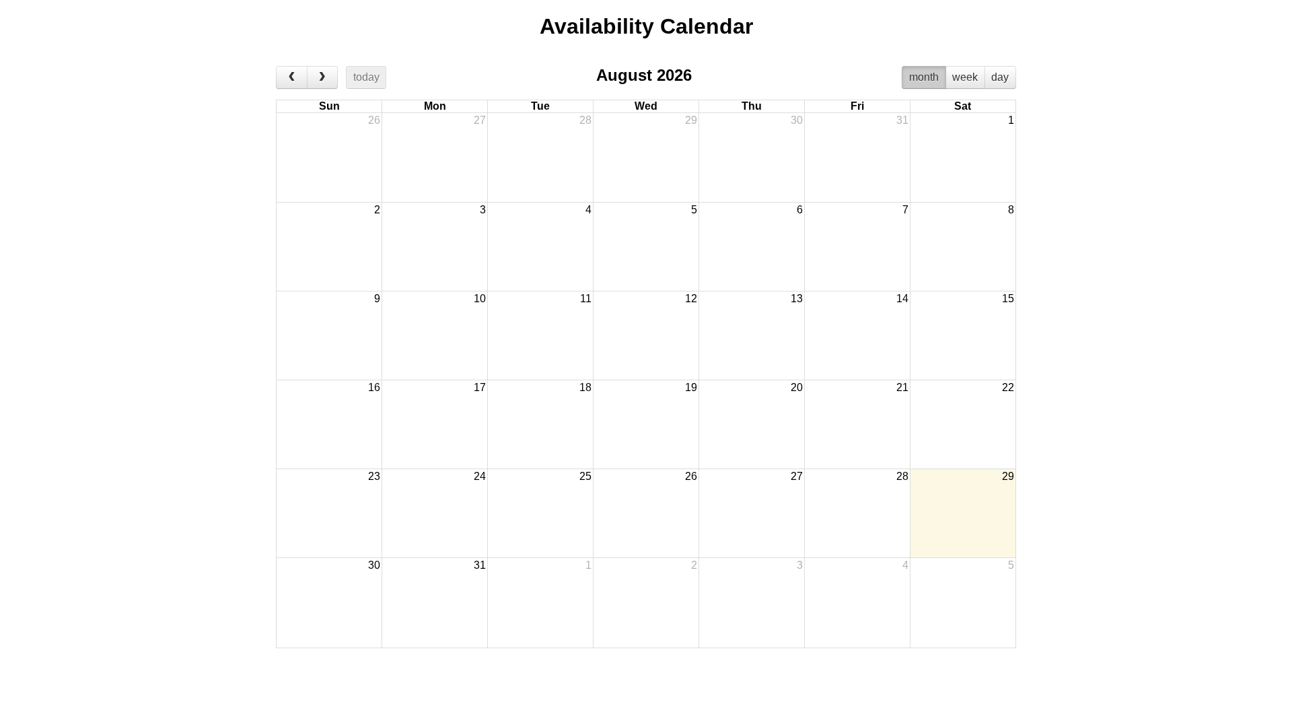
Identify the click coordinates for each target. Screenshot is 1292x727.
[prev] (292, 77)
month (924, 77)
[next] (322, 77)
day (1000, 77)
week (965, 77)
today (366, 77)
